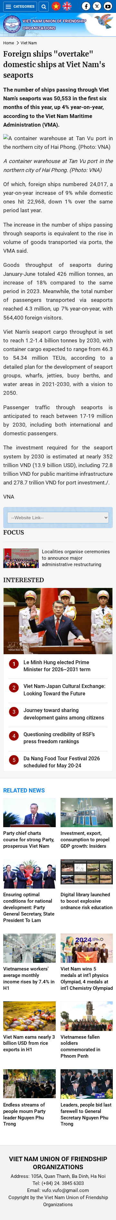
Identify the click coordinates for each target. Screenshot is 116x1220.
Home (8, 43)
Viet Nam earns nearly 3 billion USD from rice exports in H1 (29, 1043)
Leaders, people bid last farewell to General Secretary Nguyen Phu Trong (86, 1114)
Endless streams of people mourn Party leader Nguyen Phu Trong (24, 1114)
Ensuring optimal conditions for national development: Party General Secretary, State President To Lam (28, 907)
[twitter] (97, 6)
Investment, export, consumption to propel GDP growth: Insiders (85, 839)
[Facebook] (86, 6)
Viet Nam (29, 43)
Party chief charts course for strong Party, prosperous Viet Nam (28, 839)
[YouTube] (107, 6)
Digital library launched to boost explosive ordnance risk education (86, 901)
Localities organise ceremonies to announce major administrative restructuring (76, 558)
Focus (13, 532)
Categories (24, 7)
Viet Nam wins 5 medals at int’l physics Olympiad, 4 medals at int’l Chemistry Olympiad (87, 978)
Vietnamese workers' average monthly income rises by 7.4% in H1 (28, 978)
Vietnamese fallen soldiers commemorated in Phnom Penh (80, 1046)
